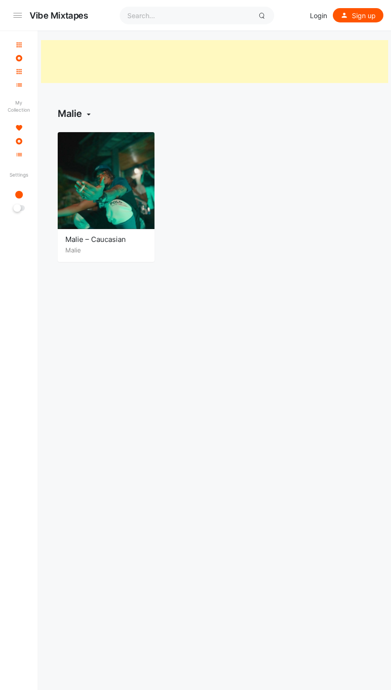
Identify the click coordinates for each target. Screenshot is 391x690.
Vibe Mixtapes (59, 15)
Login (318, 15)
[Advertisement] (214, 61)
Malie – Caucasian (95, 239)
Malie (73, 250)
